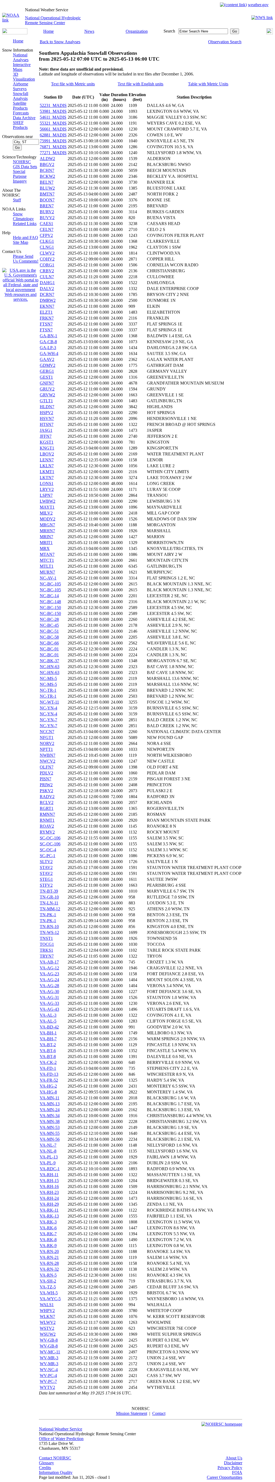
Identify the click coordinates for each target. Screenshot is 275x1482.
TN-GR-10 (49, 897)
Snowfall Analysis (20, 96)
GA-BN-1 (48, 336)
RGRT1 (46, 808)
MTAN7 (47, 554)
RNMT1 (47, 820)
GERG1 (47, 371)
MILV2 (46, 513)
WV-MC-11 (50, 1352)
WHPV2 (47, 1310)
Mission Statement (131, 1413)
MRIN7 (46, 536)
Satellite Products (20, 105)
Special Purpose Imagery (20, 176)
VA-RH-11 (49, 1174)
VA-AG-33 (49, 1003)
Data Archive (24, 117)
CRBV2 (47, 271)
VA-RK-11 (49, 1210)
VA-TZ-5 (48, 1287)
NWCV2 (47, 761)
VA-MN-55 (50, 1133)
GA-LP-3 (48, 347)
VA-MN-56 (50, 1139)
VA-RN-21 (49, 1257)
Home (48, 31)
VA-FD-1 (48, 1068)
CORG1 (47, 265)
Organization (137, 31)
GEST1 (46, 377)
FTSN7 (46, 324)
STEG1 (46, 879)
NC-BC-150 (50, 607)
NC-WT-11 (49, 702)
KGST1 (46, 442)
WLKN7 (47, 1316)
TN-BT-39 (49, 891)
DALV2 (47, 288)
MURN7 (47, 572)
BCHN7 (47, 170)
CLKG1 (47, 241)
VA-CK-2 (48, 1062)
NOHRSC (22, 162)
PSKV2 (46, 790)
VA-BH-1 (48, 1033)
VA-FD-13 (49, 1074)
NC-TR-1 (48, 690)
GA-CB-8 (48, 341)
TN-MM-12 (50, 909)
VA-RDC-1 (50, 1168)
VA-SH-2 (48, 1281)
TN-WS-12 (49, 932)
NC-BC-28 (49, 619)
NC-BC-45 (49, 625)
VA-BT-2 (48, 1044)
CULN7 (47, 276)
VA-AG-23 (49, 974)
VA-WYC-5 (50, 1298)
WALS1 (47, 1304)
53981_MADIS (53, 111)
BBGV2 (47, 164)
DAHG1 (47, 282)
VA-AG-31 (49, 997)
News (89, 31)
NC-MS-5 (48, 678)
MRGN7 (47, 525)
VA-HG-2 (48, 1086)
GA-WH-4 (49, 353)
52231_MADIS (53, 105)
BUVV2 (47, 217)
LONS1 (46, 483)
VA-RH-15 (49, 1180)
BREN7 (47, 206)
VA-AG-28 (49, 985)
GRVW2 (47, 395)
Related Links (25, 223)
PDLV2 (46, 773)
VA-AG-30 (49, 991)
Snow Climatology (23, 216)
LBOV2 (47, 454)
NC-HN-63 (49, 666)
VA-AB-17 (49, 962)
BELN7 (46, 182)
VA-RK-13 (49, 1216)
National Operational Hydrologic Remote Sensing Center (53, 20)
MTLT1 (46, 566)
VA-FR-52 (49, 1080)
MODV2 (47, 519)
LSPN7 (46, 495)
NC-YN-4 (48, 708)
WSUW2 (48, 1334)
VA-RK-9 (48, 1245)
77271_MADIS (53, 152)
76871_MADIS (53, 146)
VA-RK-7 (48, 1233)
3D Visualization (24, 76)
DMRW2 (48, 300)
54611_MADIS (53, 117)
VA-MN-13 (50, 1103)
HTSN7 (46, 424)
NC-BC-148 (50, 601)
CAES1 (46, 223)
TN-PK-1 (48, 914)
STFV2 (46, 885)
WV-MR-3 (49, 1358)
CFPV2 (46, 235)
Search (169, 31)
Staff (17, 200)
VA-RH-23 (49, 1192)
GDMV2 (47, 365)
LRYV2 (47, 489)
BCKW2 (47, 176)
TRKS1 (46, 950)
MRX (45, 548)
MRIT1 (46, 542)
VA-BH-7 (48, 1039)
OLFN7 (46, 767)
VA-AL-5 (48, 1021)
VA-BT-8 (48, 1056)
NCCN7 (47, 731)
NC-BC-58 (49, 637)
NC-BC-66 (49, 643)
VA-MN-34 (50, 1115)
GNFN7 (47, 383)
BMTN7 (47, 194)
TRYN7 (47, 956)
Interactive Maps (22, 67)
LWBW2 (47, 501)
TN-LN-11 (49, 903)
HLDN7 (47, 406)
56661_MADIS (53, 129)
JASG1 (46, 430)
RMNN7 (47, 814)
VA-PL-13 (49, 1157)
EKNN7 (47, 306)
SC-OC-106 (50, 838)
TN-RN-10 (49, 926)
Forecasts (21, 113)
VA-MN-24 (50, 1109)
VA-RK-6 (48, 1228)
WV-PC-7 (48, 1381)
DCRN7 (47, 294)
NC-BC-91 (49, 649)
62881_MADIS (53, 135)
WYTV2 (47, 1387)
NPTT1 (46, 749)
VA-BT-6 (48, 1050)
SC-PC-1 (47, 855)
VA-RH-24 (49, 1198)
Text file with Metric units (73, 84)
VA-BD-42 (49, 1027)
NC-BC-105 (50, 584)
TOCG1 (47, 944)
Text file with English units (140, 84)
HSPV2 (46, 412)
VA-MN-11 (49, 1098)
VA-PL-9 (48, 1163)
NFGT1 (46, 737)
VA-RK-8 (48, 1239)
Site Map (20, 242)
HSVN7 (47, 418)
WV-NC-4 (49, 1369)
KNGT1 (47, 448)
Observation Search (224, 41)
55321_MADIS (53, 123)
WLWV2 (48, 1322)
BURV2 (47, 211)
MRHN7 (47, 530)
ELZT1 (46, 312)
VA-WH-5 (49, 1293)
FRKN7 (47, 318)
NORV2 (47, 743)
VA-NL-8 (48, 1151)
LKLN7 (47, 465)
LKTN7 (47, 477)
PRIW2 (46, 784)
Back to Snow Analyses (60, 41)
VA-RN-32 (49, 1269)
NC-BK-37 (49, 660)
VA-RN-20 (49, 1251)
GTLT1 (46, 400)
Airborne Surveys (20, 86)
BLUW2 (47, 188)
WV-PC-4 (48, 1375)
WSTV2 (47, 1328)
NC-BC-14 (49, 595)
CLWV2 (47, 253)
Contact (158, 1413)
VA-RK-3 (48, 1222)
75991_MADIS (53, 141)
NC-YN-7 (48, 720)
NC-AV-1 (48, 578)
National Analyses (20, 57)
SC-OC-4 (48, 849)
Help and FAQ (25, 237)
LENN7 (47, 460)
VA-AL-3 (48, 1015)
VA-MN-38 (50, 1121)
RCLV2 (46, 802)
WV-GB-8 (49, 1340)
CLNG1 (47, 247)
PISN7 (45, 779)
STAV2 (46, 867)
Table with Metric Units (208, 84)
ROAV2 (47, 826)
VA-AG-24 (49, 979)
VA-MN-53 (50, 1127)
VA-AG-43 (49, 1009)
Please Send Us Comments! (25, 258)
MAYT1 (47, 507)
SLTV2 (46, 861)
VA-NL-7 (48, 1145)
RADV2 (47, 796)
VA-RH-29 (49, 1204)
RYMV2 (47, 832)
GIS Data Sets (25, 166)
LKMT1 (47, 471)
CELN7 (46, 229)
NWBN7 (47, 755)
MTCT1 (47, 560)
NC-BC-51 (49, 631)
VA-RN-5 (48, 1275)
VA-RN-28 (49, 1263)
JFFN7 (46, 436)
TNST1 (46, 938)
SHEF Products (20, 125)
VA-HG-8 (48, 1092)
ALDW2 (47, 158)
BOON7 (47, 200)
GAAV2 (47, 359)
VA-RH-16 (49, 1186)
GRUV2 (47, 389)
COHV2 (47, 259)
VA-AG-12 (49, 968)
